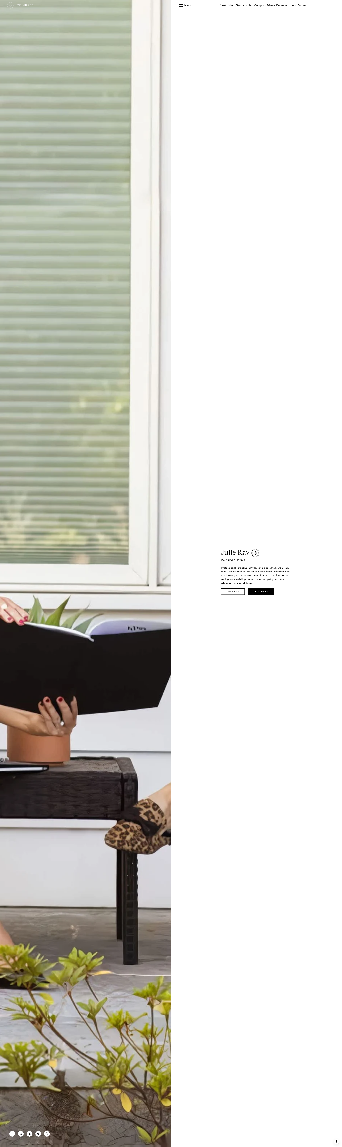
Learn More (233, 591)
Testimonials (243, 5)
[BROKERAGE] (47, 1134)
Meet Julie (226, 5)
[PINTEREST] (38, 1134)
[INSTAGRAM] (21, 1134)
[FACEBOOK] (12, 1134)
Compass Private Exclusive (270, 5)
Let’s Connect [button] (261, 591)
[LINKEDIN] (29, 1134)
